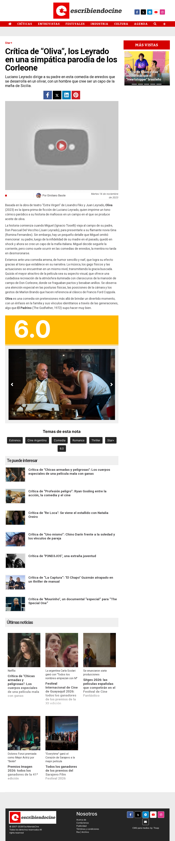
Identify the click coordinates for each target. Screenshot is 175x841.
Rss (78, 832)
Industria (99, 24)
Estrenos (15, 440)
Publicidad (81, 826)
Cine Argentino (37, 440)
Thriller (95, 440)
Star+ (110, 440)
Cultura (121, 24)
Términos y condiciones (87, 829)
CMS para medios (140, 828)
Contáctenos (82, 822)
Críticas (24, 24)
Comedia (59, 440)
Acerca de (81, 819)
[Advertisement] (147, 136)
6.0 (62, 448)
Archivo (85, 832)
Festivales (75, 24)
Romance (78, 440)
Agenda (141, 24)
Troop (156, 828)
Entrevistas (49, 24)
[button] (12, 384)
